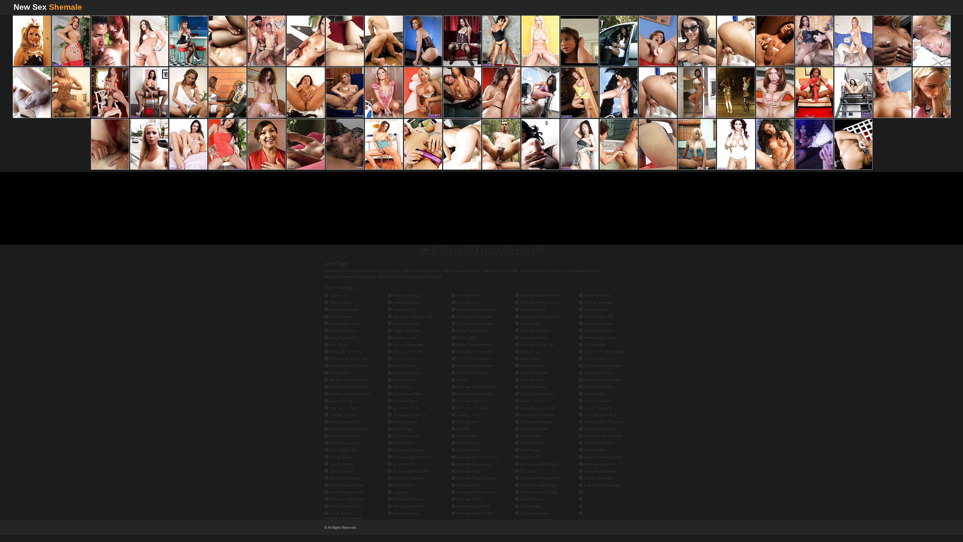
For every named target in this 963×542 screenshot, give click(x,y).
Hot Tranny (338, 345)
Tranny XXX (402, 485)
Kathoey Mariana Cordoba (543, 317)
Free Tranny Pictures (601, 485)
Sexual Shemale (533, 429)
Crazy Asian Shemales (347, 429)
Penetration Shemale (423, 277)
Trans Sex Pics (595, 310)
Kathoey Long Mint (472, 506)
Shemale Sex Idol (598, 331)
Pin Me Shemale (533, 373)
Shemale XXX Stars (600, 338)
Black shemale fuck (345, 492)
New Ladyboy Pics (345, 422)
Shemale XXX (467, 485)
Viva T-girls (529, 457)
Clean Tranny (404, 366)
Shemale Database (408, 499)
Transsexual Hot (533, 338)
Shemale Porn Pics (408, 352)
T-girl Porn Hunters (536, 394)
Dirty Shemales (405, 436)
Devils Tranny (531, 401)
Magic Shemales (406, 331)
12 (538, 250)
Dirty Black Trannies (473, 317)
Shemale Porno (405, 373)
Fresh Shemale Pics (600, 429)
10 (517, 250)
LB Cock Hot (467, 422)
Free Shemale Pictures (602, 436)
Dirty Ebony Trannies (474, 324)
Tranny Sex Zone (598, 324)
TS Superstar (594, 345)
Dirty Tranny (466, 436)
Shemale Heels (405, 513)
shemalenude (340, 401)
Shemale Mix (594, 450)
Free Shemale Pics (599, 387)
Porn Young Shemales (461, 271)
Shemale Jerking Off (346, 499)
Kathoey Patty (468, 499)
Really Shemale (532, 387)
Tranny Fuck (530, 352)
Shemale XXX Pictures (602, 422)
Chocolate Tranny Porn (476, 310)
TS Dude (527, 471)
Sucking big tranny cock (349, 394)
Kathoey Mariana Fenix (476, 492)
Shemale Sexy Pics (345, 436)
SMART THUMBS (352, 518)
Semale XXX (530, 324)
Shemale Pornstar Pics (603, 380)
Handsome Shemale (536, 415)
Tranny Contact (597, 401)
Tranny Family (340, 464)
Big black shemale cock (412, 317)
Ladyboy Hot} (467, 415)
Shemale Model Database (605, 352)
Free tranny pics (342, 331)
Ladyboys (400, 492)
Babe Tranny (530, 359)
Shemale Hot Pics (535, 331)
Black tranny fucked (346, 485)
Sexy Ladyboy (404, 380)
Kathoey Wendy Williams (542, 296)
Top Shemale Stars (599, 359)
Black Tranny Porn (471, 331)
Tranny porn (339, 373)
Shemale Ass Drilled (341, 271)
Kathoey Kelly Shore (473, 513)
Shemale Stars (405, 401)
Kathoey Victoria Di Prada (478, 387)
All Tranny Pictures (472, 408)
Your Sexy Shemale (536, 422)
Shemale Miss (531, 380)
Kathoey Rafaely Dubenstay (480, 478)
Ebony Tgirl (465, 338)
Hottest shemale (343, 310)
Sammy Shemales (407, 345)
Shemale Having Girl (500, 271)
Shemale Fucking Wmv (380, 271)
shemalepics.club (343, 324)
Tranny (461, 380)
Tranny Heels (340, 303)
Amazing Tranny (597, 296)
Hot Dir (462, 429)
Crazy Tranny (340, 317)
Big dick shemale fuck (347, 380)
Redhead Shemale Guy (343, 277)
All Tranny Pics (405, 464)
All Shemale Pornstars (602, 366)
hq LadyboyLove (533, 513)
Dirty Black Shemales (474, 352)
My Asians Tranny (408, 450)
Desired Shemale (598, 303)
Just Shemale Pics (599, 443)
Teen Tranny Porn (407, 506)
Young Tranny (340, 457)
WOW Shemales (598, 478)
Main (426, 250)
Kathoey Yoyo (467, 471)
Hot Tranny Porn (343, 408)
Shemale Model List (536, 345)
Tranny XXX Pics (597, 373)
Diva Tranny (530, 436)
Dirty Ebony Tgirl (343, 450)
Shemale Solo (467, 303)
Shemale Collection (409, 415)
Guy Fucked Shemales (422, 271)
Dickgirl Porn (467, 443)
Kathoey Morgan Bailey (540, 303)
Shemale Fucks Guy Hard (350, 366)
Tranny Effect (404, 310)
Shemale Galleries (408, 478)
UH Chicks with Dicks (538, 492)
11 (528, 250)
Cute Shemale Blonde (582, 271)
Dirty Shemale (468, 450)
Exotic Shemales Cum (384, 277)
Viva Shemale (531, 366)
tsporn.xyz (338, 296)
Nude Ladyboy (405, 422)
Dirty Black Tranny (472, 359)
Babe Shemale (531, 499)
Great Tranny (340, 513)
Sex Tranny (402, 387)
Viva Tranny (529, 450)
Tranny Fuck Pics (407, 324)
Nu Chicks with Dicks (538, 485)
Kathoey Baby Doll (472, 401)
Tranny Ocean (341, 471)
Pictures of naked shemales (352, 359)
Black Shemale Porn (473, 345)
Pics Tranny (402, 429)
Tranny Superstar (598, 408)
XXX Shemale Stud (345, 506)
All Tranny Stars (406, 408)
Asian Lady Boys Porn (474, 366)
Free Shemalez (532, 443)
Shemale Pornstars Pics (476, 457)
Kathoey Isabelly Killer (412, 457)
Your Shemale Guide (537, 408)
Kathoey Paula (532, 310)
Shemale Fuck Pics (345, 352)
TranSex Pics (594, 394)
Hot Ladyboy (403, 359)
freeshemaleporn (343, 443)
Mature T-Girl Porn (472, 373)
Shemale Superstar (599, 464)
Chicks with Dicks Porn (540, 478)
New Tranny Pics (343, 338)
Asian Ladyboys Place (347, 387)
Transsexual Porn (407, 394)
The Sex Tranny (342, 415)
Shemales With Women (540, 271)
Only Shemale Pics (599, 415)
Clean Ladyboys (406, 296)
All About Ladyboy (344, 478)
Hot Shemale (467, 296)
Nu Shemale (530, 506)
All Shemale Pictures (410, 471)
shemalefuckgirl (406, 303)
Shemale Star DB (598, 317)
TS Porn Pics (403, 443)
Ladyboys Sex (404, 338)
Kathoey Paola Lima (473, 464)
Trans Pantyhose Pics (474, 394)
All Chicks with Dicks (538, 464)
